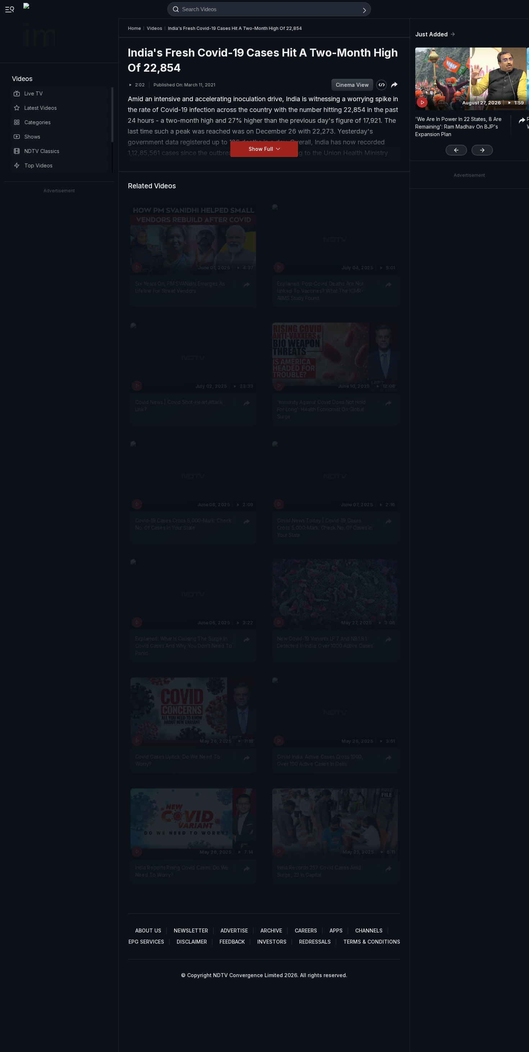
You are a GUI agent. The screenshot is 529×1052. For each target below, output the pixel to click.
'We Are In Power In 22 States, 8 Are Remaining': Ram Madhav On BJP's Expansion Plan (458, 126)
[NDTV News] (39, 31)
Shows (32, 137)
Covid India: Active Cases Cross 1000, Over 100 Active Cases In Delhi (320, 760)
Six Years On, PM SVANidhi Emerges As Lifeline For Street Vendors (180, 286)
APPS (336, 930)
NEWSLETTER (191, 930)
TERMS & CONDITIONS (371, 942)
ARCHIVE (271, 930)
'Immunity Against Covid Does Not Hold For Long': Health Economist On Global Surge (321, 409)
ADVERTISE (234, 930)
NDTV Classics (41, 151)
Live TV (33, 93)
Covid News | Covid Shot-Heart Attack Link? (179, 405)
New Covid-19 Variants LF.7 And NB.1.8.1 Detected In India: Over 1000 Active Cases (325, 641)
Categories (37, 122)
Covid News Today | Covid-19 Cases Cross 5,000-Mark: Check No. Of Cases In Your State (324, 527)
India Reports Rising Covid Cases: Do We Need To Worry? (182, 870)
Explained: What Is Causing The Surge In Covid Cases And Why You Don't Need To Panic (183, 645)
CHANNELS (369, 930)
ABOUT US (148, 930)
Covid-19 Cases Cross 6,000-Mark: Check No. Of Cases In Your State (183, 523)
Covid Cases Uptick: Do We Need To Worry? (177, 760)
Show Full (262, 149)
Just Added (431, 34)
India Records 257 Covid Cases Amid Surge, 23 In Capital (319, 870)
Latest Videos (40, 108)
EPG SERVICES (146, 942)
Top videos (38, 165)
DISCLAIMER (192, 942)
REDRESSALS (315, 942)
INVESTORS (271, 942)
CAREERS (306, 930)
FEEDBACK (232, 942)
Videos (22, 78)
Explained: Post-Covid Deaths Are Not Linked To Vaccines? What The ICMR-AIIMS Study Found (320, 290)
